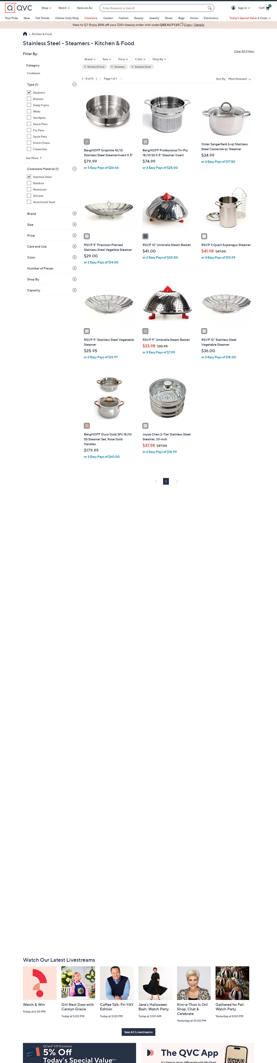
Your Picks (11, 18)
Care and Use (37, 246)
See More (32, 158)
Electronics (211, 18)
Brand (31, 214)
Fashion (124, 18)
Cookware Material (43, 169)
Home (194, 18)
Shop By (33, 279)
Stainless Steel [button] (142, 66)
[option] (138, 24)
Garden (108, 18)
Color (31, 257)
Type (32, 84)
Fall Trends (42, 18)
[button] (234, 8)
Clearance (91, 18)
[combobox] (153, 8)
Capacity (33, 290)
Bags (181, 18)
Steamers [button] (119, 66)
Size (30, 224)
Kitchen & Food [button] (95, 66)
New (27, 18)
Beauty (138, 18)
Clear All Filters (244, 51)
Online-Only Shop (67, 18)
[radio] (87, 142)
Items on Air (84, 8)
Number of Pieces (40, 268)
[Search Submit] (210, 8)
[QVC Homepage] (25, 34)
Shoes (169, 18)
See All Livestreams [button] (138, 1032)
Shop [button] (45, 8)
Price (31, 235)
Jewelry (154, 18)
